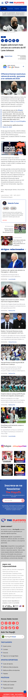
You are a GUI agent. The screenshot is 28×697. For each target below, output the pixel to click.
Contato (5, 649)
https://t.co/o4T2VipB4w (18, 121)
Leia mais (5, 220)
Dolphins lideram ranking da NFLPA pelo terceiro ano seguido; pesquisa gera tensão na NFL (13, 395)
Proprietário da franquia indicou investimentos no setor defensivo (10, 275)
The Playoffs (6, 642)
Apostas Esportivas (9, 660)
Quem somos (7, 646)
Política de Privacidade (9, 681)
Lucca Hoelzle (11, 279)
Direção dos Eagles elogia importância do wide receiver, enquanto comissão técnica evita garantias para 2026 (13, 306)
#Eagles (20, 110)
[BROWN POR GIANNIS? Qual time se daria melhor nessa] (19, 457)
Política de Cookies (8, 685)
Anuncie (5, 653)
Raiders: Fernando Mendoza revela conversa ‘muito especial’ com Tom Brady (12, 333)
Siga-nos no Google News (10, 656)
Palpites (17, 8)
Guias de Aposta (8, 664)
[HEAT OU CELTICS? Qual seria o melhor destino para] (7, 470)
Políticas (5, 677)
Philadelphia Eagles (7, 197)
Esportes (10, 8)
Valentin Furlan (8, 56)
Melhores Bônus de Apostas (11, 670)
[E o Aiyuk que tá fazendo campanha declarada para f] (7, 457)
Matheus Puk (11, 310)
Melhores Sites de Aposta (10, 667)
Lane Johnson (5, 195)
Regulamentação (8, 688)
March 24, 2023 (7, 127)
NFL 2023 (17, 195)
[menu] (2, 3)
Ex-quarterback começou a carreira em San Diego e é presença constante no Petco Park (12, 431)
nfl (3, 37)
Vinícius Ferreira (12, 342)
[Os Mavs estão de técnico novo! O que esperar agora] (19, 470)
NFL (5, 8)
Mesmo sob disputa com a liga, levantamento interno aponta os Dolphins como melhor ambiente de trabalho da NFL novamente (13, 400)
